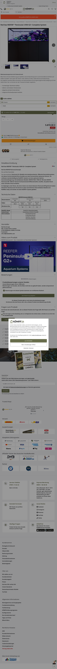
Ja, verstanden (28, 341)
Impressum (31, 348)
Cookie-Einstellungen (36, 335)
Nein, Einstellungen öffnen (28, 344)
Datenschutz (26, 348)
